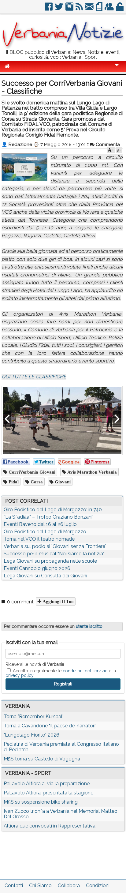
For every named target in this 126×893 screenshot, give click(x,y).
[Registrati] (110, 9)
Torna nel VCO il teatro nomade (39, 539)
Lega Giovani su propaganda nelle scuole (50, 561)
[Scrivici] (89, 9)
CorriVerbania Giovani (31, 472)
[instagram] (69, 9)
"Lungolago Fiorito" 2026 (31, 735)
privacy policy (20, 675)
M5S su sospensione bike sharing (41, 802)
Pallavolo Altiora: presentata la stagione (48, 793)
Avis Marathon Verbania (91, 472)
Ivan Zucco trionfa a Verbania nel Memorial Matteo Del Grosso (60, 814)
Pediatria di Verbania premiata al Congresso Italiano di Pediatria (61, 746)
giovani (62, 481)
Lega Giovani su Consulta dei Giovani (45, 576)
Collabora (69, 885)
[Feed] (80, 9)
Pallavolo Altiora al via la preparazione (47, 783)
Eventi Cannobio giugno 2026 (37, 568)
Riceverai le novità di (35, 664)
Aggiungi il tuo (57, 601)
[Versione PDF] (99, 9)
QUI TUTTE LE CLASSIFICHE (34, 377)
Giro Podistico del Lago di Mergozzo (45, 532)
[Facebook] (49, 9)
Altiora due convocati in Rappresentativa (49, 826)
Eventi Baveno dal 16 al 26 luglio (40, 524)
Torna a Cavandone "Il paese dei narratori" (50, 726)
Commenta (107, 144)
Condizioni (97, 885)
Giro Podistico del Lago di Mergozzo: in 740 (53, 509)
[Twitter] (59, 9)
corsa (36, 481)
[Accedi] (120, 9)
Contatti (14, 885)
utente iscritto (89, 626)
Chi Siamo (40, 885)
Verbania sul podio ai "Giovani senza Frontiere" (55, 546)
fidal (13, 481)
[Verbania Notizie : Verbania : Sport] (63, 47)
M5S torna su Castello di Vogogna (42, 759)
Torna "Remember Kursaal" (34, 716)
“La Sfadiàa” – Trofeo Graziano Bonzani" (49, 517)
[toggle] (116, 69)
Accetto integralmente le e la (61, 672)
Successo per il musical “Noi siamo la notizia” (54, 554)
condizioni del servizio (85, 670)
